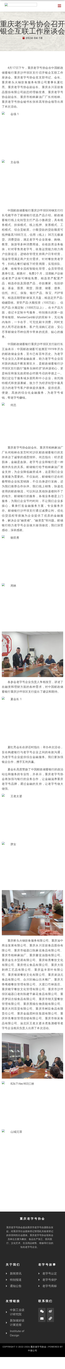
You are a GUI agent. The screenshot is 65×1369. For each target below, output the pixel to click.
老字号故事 (47, 1265)
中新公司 (32, 1350)
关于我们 (13, 1265)
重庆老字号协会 (38, 1347)
